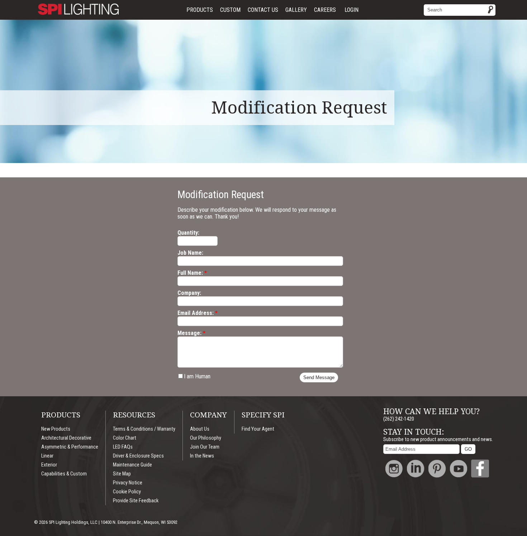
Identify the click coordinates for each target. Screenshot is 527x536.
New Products (55, 429)
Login (352, 9)
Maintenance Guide (132, 465)
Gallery (296, 9)
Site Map (122, 474)
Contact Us (263, 9)
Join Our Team (204, 447)
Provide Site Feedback (135, 501)
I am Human (197, 376)
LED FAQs (123, 447)
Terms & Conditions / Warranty (144, 429)
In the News (202, 456)
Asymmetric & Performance (69, 447)
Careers (325, 9)
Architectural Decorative (66, 438)
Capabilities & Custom (64, 474)
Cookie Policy (127, 492)
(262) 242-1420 (398, 419)
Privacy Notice (127, 483)
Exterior (49, 465)
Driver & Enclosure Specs (138, 456)
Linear (47, 456)
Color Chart (124, 438)
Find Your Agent (258, 429)
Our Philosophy (205, 438)
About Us (199, 429)
